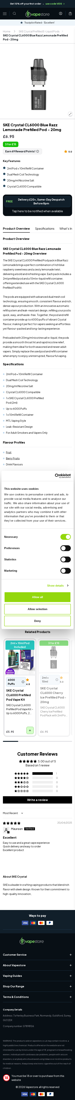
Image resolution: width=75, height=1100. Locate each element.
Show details (55, 585)
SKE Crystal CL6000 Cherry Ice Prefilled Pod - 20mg (53, 646)
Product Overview (16, 228)
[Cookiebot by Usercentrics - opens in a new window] (55, 476)
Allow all (37, 597)
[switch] (65, 548)
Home (6, 31)
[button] (66, 151)
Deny (37, 620)
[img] (11, 823)
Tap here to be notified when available (37, 211)
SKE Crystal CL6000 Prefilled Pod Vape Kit (19, 644)
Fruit (8, 452)
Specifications (44, 228)
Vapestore (31, 1087)
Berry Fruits (13, 458)
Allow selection (38, 609)
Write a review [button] (37, 800)
